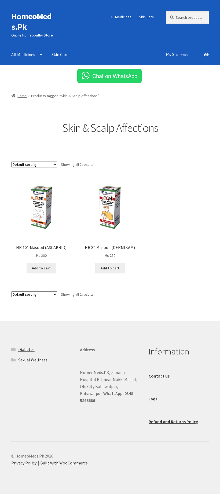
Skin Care (146, 16)
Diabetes (26, 349)
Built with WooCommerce (64, 463)
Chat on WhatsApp (114, 76)
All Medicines (121, 16)
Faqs (153, 398)
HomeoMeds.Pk (31, 21)
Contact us (159, 376)
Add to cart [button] (41, 268)
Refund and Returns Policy (173, 421)
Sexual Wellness (32, 360)
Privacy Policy (23, 463)
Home (22, 95)
